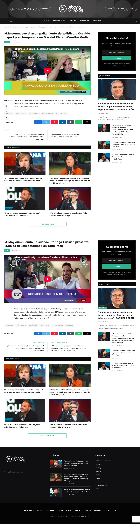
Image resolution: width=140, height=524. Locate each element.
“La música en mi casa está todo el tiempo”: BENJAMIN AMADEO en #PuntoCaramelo (23, 179)
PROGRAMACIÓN (59, 21)
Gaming (98, 468)
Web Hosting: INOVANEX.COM (79, 516)
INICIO (46, 21)
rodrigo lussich (57, 325)
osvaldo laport (21, 113)
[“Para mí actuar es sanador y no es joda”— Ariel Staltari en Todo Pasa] (25, 198)
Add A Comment (47, 224)
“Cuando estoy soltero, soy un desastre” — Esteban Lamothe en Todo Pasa (123, 157)
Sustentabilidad (101, 485)
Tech (97, 489)
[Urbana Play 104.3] (73, 9)
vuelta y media (61, 113)
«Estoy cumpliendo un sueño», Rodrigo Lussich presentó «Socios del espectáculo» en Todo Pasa (26, 136)
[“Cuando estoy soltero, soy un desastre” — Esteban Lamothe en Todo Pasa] (104, 157)
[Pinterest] (6, 123)
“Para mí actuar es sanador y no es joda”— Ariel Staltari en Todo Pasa (23, 214)
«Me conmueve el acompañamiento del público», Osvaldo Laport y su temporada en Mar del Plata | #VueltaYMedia (69, 348)
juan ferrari (33, 325)
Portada (6, 27)
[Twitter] (6, 112)
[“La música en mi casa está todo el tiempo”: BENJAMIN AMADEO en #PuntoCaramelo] (25, 163)
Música (98, 471)
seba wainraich (47, 113)
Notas (7, 42)
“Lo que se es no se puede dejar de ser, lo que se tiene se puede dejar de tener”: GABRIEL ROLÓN (116, 106)
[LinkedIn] (6, 117)
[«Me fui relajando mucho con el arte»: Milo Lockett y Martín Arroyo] (70, 198)
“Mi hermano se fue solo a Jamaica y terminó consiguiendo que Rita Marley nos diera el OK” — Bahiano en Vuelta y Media (123, 129)
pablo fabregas (34, 113)
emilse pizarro (21, 325)
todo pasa (69, 325)
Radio (97, 478)
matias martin (44, 325)
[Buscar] (135, 20)
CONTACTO (97, 21)
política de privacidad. (119, 66)
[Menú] (11, 20)
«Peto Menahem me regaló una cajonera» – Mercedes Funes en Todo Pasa (124, 144)
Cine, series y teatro (103, 461)
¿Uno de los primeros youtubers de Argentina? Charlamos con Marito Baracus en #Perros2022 (25, 348)
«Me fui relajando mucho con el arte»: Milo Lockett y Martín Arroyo (68, 214)
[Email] (6, 128)
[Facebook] (6, 106)
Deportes (98, 464)
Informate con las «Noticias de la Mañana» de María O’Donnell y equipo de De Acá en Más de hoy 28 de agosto (69, 180)
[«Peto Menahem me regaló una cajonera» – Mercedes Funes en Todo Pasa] (104, 145)
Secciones (102, 99)
